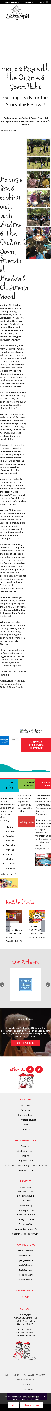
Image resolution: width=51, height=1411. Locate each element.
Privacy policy (27, 1389)
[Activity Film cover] (9, 879)
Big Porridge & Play (26, 1195)
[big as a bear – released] (38, 139)
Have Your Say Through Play (25, 1229)
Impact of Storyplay (26, 1214)
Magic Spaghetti (25, 1270)
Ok (13, 1405)
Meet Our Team (25, 1115)
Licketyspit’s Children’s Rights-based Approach (25, 1165)
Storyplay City (25, 1224)
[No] (47, 1402)
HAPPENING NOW (25, 1290)
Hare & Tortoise (25, 1250)
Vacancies (25, 1129)
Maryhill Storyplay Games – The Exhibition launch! (13, 913)
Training (25, 1155)
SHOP (25, 1296)
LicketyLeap (25, 1187)
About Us (25, 1105)
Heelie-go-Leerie (25, 1274)
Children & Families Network (25, 1233)
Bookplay (26, 1200)
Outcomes (25, 1146)
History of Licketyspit (25, 1119)
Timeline (26, 1124)
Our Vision (25, 1110)
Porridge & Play (25, 1191)
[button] (2, 984)
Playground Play (26, 1219)
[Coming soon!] (26, 816)
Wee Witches (25, 1255)
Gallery (14, 919)
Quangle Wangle (25, 1260)
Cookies (26, 1384)
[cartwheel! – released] (38, 158)
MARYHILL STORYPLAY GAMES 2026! (36, 913)
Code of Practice (25, 1170)
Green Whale (25, 1279)
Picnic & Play (26, 1205)
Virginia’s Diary (25, 1160)
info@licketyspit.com (25, 1335)
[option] (25, 984)
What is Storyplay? (25, 1151)
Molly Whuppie (25, 1265)
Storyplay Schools (25, 1210)
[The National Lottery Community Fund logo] (15, 737)
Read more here (31, 1405)
